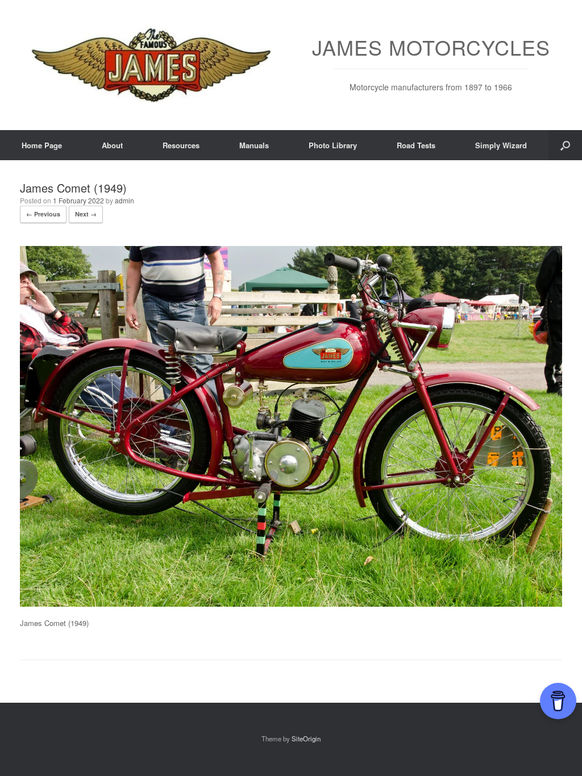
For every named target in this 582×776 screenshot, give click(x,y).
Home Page (42, 145)
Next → (86, 214)
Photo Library (333, 145)
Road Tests (416, 145)
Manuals (254, 145)
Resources (181, 145)
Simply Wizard (501, 145)
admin (124, 200)
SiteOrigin (306, 738)
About (112, 145)
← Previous (43, 214)
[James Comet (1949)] (291, 603)
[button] (565, 145)
